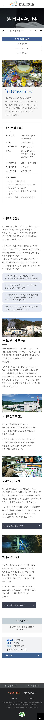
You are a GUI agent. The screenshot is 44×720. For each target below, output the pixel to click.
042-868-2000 (19, 705)
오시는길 (30, 698)
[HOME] (3, 30)
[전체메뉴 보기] (5, 4)
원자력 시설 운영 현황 (15, 30)
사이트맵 (14, 698)
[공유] (35, 30)
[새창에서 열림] (22, 715)
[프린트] (41, 30)
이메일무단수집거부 (30, 694)
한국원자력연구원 (22, 4)
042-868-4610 (19, 646)
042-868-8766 (22, 629)
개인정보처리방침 (14, 693)
